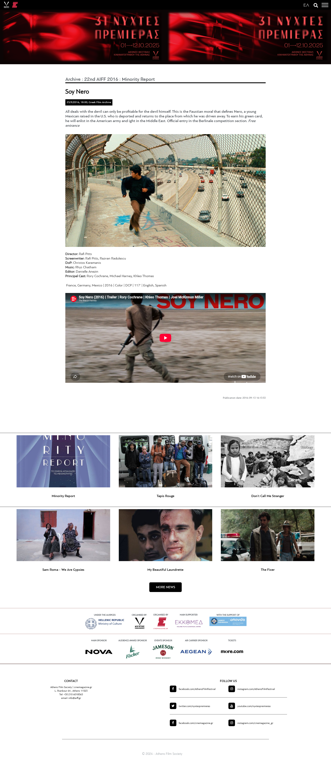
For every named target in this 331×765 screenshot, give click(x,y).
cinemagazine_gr (255, 723)
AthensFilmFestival (197, 689)
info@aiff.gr (74, 698)
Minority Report (138, 79)
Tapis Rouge (165, 496)
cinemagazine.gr (83, 687)
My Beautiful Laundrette (165, 570)
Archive (73, 79)
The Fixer (268, 570)
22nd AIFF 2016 (101, 79)
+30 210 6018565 (73, 694)
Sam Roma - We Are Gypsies (63, 570)
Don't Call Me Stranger (267, 496)
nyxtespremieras (194, 706)
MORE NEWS (165, 587)
